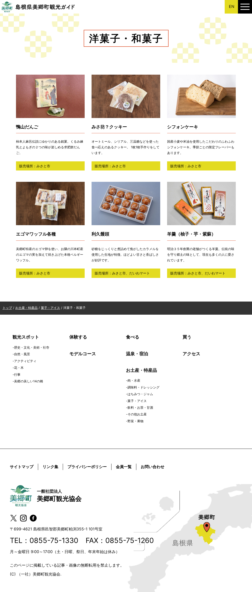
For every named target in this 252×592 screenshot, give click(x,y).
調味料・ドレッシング (143, 387)
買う (187, 336)
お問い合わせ (152, 466)
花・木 (19, 368)
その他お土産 (137, 414)
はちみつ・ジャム (140, 394)
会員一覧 (124, 466)
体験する (78, 336)
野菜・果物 (135, 421)
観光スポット (26, 336)
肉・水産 (133, 380)
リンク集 (50, 466)
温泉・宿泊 (137, 353)
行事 (17, 374)
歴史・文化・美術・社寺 (31, 347)
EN (231, 6)
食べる (132, 336)
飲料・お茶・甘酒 (140, 407)
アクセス (191, 353)
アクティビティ (25, 361)
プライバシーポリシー (87, 466)
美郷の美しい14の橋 (28, 381)
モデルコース (82, 353)
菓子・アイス (137, 401)
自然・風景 (22, 354)
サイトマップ (21, 466)
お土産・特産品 (141, 370)
